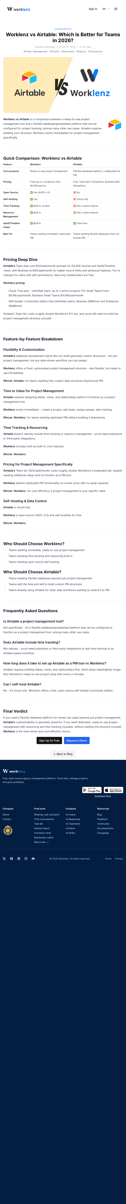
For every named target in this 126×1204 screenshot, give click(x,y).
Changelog (103, 832)
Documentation (105, 828)
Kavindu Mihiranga (45, 46)
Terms (108, 858)
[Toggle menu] (116, 9)
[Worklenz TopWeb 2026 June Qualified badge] (8, 830)
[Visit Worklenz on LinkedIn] (18, 858)
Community (103, 823)
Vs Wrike (70, 832)
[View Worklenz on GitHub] (26, 858)
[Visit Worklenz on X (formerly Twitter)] (4, 858)
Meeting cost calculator (46, 814)
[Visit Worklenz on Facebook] (11, 858)
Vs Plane (70, 828)
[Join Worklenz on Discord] (33, 858)
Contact (7, 819)
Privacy (119, 858)
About (6, 814)
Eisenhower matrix (44, 837)
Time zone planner (44, 819)
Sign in (93, 8)
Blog (99, 814)
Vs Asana (71, 814)
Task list (38, 823)
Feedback (102, 819)
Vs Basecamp (73, 819)
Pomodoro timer (42, 832)
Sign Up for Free (49, 740)
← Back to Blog (63, 754)
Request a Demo (77, 740)
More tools (41, 842)
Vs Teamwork (73, 823)
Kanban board (41, 828)
